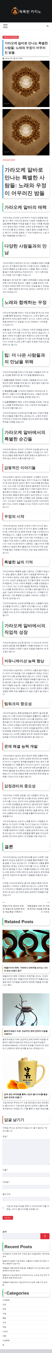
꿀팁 (4, 1318)
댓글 (5, 1136)
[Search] (47, 26)
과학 (4, 1309)
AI (3, 1345)
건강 (4, 1304)
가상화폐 (6, 1300)
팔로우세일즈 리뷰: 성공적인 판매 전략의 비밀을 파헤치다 (26, 1032)
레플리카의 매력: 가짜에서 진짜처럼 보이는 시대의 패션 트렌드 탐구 (26, 969)
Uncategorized (11, 37)
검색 (5, 1231)
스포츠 (5, 1331)
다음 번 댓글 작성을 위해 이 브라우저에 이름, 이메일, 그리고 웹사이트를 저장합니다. (27, 1208)
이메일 (6, 1182)
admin (7, 58)
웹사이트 (7, 1194)
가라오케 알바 (9, 159)
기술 (4, 1313)
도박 (4, 1322)
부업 (4, 1327)
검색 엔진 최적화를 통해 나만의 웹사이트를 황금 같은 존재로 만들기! (25, 1096)
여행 (4, 1336)
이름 (5, 1170)
